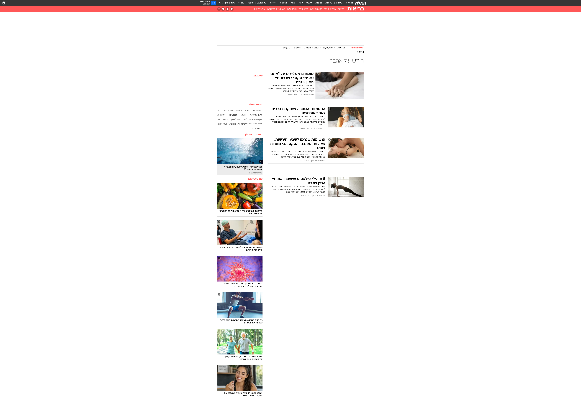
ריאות (219, 119)
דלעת (243, 115)
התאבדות (221, 115)
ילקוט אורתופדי (255, 120)
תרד (254, 129)
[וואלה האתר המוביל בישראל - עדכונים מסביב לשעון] (360, 3)
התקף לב (286, 48)
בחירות (328, 3)
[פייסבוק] (219, 9)
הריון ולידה (303, 9)
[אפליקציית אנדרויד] (232, 9)
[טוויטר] (223, 9)
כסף (301, 3)
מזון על (238, 119)
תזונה (259, 128)
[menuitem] (347, 3)
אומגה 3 (307, 48)
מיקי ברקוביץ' (229, 120)
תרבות (318, 3)
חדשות (349, 3)
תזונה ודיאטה (316, 9)
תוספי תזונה (222, 124)
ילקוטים (245, 119)
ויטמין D (297, 48)
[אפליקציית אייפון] (227, 9)
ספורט (339, 3)
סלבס (309, 3)
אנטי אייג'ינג (341, 48)
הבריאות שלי (330, 9)
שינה (243, 124)
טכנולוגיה (261, 3)
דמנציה (233, 115)
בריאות (283, 3)
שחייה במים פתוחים (254, 124)
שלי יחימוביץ (234, 124)
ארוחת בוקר (228, 111)
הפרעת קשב (328, 48)
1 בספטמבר (257, 111)
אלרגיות (239, 111)
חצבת (316, 48)
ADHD (247, 111)
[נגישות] (4, 3)
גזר (218, 111)
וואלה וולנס (292, 9)
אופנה (251, 3)
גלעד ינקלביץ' (256, 115)
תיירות (273, 3)
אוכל (292, 3)
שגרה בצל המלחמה (276, 9)
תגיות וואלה (256, 104)
